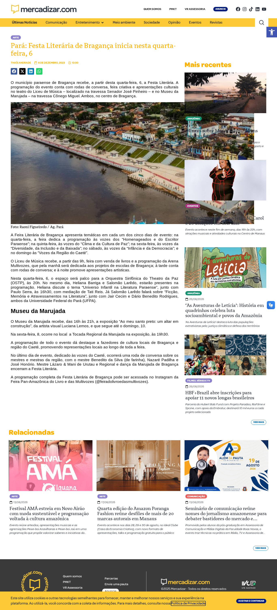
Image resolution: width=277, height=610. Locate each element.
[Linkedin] (257, 9)
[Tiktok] (251, 9)
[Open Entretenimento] (102, 22)
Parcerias (111, 578)
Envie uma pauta (116, 584)
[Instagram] (244, 9)
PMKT (173, 9)
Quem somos (72, 576)
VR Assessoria (72, 588)
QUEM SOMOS (152, 9)
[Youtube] (264, 9)
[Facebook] (238, 9)
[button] (271, 32)
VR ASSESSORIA (195, 9)
